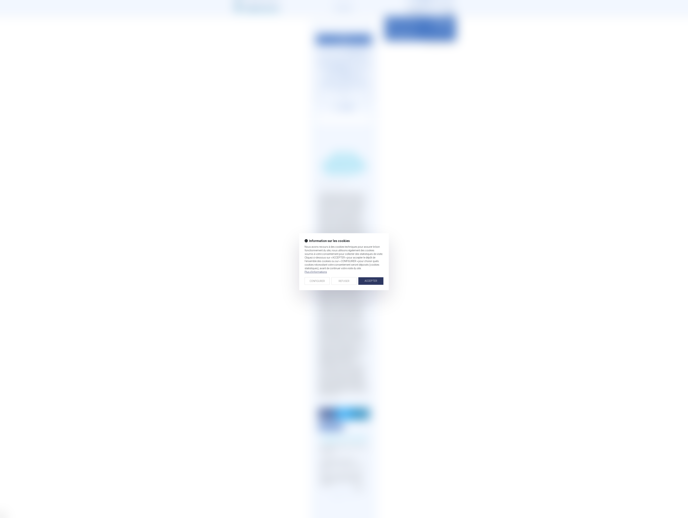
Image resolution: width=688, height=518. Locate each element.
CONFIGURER (317, 281)
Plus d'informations (316, 271)
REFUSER (344, 281)
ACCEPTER (371, 280)
